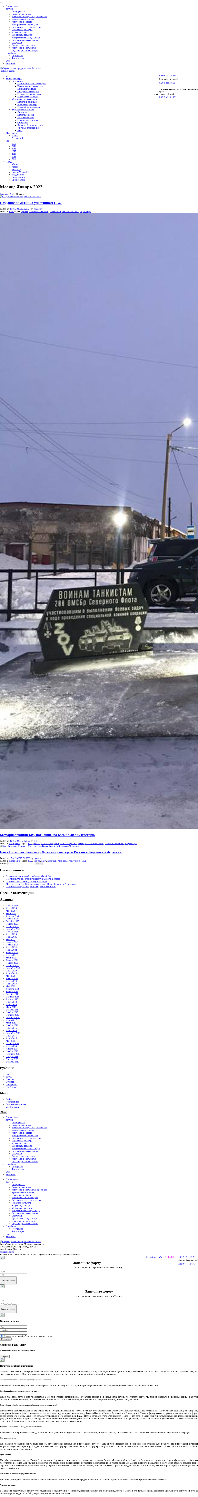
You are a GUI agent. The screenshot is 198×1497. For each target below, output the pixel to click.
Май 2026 (10, 911)
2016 (14, 148)
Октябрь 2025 (12, 926)
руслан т (38, 209)
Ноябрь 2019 (12, 978)
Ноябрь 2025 (12, 924)
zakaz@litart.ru (8, 71)
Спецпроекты (18, 11)
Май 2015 (10, 1041)
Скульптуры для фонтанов (25, 40)
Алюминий (17, 138)
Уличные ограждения (28, 128)
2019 (14, 156)
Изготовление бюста (22, 22)
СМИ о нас (11, 1087)
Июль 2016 (11, 1028)
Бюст (19, 130)
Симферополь (18, 180)
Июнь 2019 (11, 983)
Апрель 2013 (12, 1059)
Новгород (16, 169)
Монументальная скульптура (26, 37)
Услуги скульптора (21, 32)
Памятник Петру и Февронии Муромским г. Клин (31, 886)
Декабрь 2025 (12, 921)
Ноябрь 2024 (12, 944)
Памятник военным (21, 14)
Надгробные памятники (29, 107)
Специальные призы (27, 120)
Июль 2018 (11, 1002)
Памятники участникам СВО (64, 211)
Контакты (11, 63)
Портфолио (11, 53)
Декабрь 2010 (12, 1061)
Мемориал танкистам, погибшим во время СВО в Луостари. (47, 835)
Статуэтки (17, 42)
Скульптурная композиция (25, 50)
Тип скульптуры (14, 78)
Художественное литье (23, 19)
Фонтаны (22, 112)
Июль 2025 (11, 934)
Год (7, 141)
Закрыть (4, 1356)
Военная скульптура (27, 104)
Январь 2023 (12, 952)
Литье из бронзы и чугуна (30, 125)
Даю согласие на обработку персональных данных (28, 1336)
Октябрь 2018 (12, 996)
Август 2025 (12, 931)
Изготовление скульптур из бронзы (29, 16)
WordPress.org (12, 1107)
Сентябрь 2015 (13, 1033)
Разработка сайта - (160, 1257)
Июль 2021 (11, 955)
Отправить (5, 1339)
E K (36, 841)
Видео (9, 1076)
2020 (14, 159)
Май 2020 (10, 976)
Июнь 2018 (11, 1004)
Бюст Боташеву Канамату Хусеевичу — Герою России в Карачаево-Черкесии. (61, 852)
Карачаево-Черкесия (57, 861)
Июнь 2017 (11, 1020)
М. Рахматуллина (68, 843)
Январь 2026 (12, 918)
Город (9, 161)
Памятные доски (25, 115)
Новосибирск (18, 177)
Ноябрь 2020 (12, 963)
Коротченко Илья (77, 861)
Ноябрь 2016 (12, 1025)
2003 (14, 143)
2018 (14, 154)
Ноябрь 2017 (12, 1012)
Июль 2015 (11, 1035)
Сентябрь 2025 (13, 929)
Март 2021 (11, 957)
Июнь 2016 (11, 1030)
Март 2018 (11, 1007)
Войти (9, 1099)
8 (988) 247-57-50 (167, 97)
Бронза (15, 135)
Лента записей (13, 1101)
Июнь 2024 (11, 950)
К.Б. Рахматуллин (50, 843)
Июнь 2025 (11, 937)
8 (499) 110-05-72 (167, 83)
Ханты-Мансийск (20, 172)
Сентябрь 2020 (13, 968)
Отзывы (10, 1082)
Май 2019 (10, 986)
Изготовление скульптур (24, 48)
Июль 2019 (11, 981)
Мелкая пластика (25, 117)
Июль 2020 (11, 970)
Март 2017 (11, 1022)
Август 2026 (12, 905)
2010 (14, 146)
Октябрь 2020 (12, 965)
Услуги (9, 9)
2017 (14, 151)
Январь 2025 (12, 942)
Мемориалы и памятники (24, 99)
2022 (30, 843)
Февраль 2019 (12, 989)
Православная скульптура (24, 45)
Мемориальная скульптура (25, 24)
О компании (12, 6)
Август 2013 (12, 1056)
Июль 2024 (11, 947)
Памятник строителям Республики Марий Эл (28, 876)
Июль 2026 (11, 908)
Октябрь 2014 (12, 1043)
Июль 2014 (11, 1046)
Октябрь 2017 (12, 1015)
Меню (3, 1112)
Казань (15, 167)
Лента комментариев (16, 1104)
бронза (24, 211)
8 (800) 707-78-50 (167, 75)
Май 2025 (10, 939)
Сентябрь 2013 (13, 1054)
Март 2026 (11, 913)
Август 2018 (12, 999)
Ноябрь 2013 (12, 1051)
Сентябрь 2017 (13, 1017)
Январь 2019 (12, 991)
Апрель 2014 (12, 1048)
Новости (10, 1079)
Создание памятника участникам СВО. (31, 203)
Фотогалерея (18, 58)
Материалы (11, 133)
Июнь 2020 (11, 973)
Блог (8, 61)
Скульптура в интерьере (29, 94)
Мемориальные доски (22, 35)
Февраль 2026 (12, 916)
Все (7, 76)
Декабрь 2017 (12, 1009)
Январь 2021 (12, 960)
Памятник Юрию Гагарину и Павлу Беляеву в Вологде (33, 879)
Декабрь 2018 (12, 994)
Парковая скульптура (22, 29)
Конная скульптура (26, 89)
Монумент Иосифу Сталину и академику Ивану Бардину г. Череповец (41, 884)
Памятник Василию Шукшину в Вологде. (26, 881)
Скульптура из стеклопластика (27, 27)
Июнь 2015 (11, 1038)
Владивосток (18, 174)
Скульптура (17, 81)
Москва (15, 164)
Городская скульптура (28, 91)
